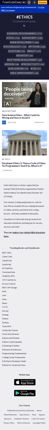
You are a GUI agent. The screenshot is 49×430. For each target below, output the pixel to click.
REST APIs (6, 252)
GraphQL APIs (8, 276)
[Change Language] (29, 2)
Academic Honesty (21, 419)
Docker (5, 311)
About (39, 410)
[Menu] (35, 2)
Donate (42, 2)
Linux (4, 299)
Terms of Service (23, 423)
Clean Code (7, 256)
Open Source (24, 415)
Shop (34, 415)
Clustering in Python (10, 345)
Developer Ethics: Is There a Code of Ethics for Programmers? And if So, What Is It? (24, 164)
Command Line (8, 272)
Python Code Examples (12, 342)
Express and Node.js (10, 338)
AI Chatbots (7, 268)
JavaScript (6, 264)
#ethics (6, 159)
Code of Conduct (38, 419)
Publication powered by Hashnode (20, 410)
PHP (4, 291)
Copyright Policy (39, 423)
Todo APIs (6, 326)
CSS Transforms (9, 280)
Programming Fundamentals (14, 353)
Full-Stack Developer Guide (14, 361)
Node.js (5, 322)
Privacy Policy (9, 423)
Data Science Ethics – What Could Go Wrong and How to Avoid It (21, 116)
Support (42, 415)
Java (4, 295)
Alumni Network (10, 415)
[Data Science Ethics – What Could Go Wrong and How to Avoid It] (24, 94)
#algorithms (9, 111)
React (4, 303)
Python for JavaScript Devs (14, 365)
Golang (5, 314)
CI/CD (5, 307)
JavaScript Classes (10, 330)
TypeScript (7, 260)
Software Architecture (11, 349)
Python (5, 318)
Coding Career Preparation (13, 357)
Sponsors (8, 419)
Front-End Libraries (10, 334)
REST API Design (9, 287)
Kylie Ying (12, 122)
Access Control (8, 283)
